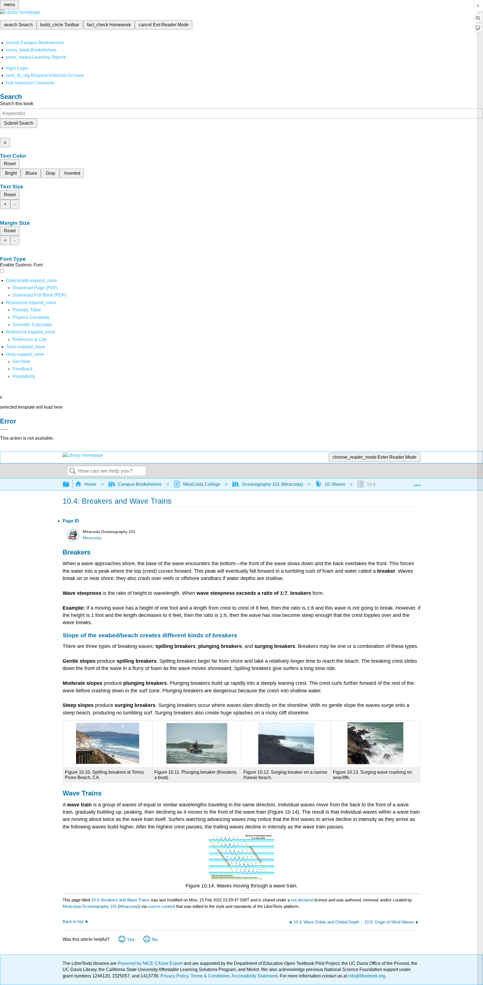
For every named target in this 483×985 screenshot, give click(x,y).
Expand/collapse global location (417, 483)
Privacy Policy (174, 976)
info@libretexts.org (366, 976)
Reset (10, 163)
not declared (302, 900)
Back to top (73, 921)
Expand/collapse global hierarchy (69, 484)
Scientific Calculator (32, 324)
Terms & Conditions (210, 976)
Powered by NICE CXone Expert (151, 963)
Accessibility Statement (254, 976)
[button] (22, 368)
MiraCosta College (201, 484)
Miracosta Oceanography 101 (90, 906)
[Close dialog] (4, 429)
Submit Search (18, 123)
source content (161, 906)
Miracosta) (92, 538)
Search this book (16, 103)
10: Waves (334, 484)
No (155, 939)
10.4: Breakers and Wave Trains (120, 900)
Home (90, 484)
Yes (130, 939)
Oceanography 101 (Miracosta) (272, 484)
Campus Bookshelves (140, 484)
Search (72, 471)
